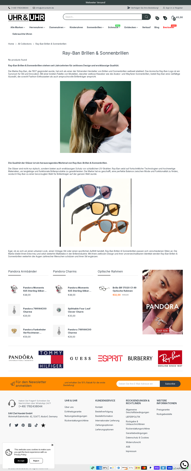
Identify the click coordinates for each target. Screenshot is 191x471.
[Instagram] (29, 425)
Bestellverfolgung (104, 411)
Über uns (69, 407)
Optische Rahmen (110, 271)
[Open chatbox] (184, 465)
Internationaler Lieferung (107, 420)
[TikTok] (36, 425)
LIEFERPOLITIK (133, 416)
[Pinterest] (23, 425)
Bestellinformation (104, 416)
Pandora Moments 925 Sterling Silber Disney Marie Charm (34, 289)
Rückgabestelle (164, 414)
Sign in (169, 8)
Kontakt (99, 407)
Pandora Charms (65, 271)
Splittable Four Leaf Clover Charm (79, 310)
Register (179, 8)
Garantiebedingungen (136, 433)
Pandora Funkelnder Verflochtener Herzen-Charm (34, 331)
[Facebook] (10, 425)
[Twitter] (16, 425)
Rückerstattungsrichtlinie (76, 420)
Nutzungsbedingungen (76, 416)
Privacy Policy (20, 454)
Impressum (131, 451)
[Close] (52, 444)
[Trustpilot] (43, 425)
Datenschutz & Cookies (137, 437)
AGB (128, 446)
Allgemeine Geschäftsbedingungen (137, 411)
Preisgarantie (163, 409)
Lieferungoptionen (104, 429)
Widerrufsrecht (133, 442)
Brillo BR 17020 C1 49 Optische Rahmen (124, 289)
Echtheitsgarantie (73, 411)
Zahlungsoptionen (104, 425)
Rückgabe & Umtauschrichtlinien (135, 422)
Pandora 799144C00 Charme (35, 310)
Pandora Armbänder (22, 271)
